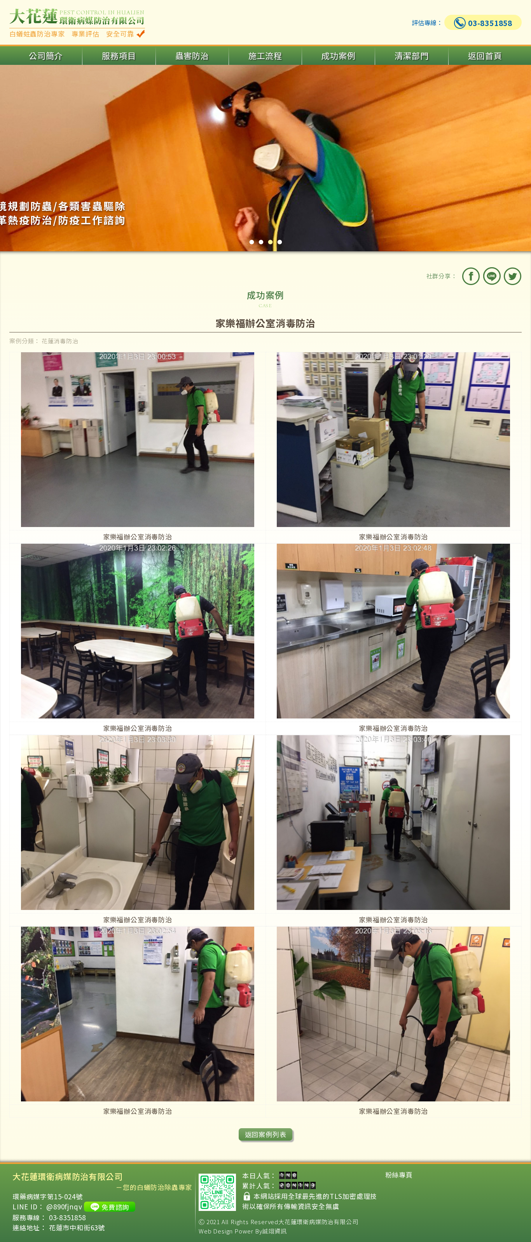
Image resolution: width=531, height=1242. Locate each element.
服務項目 (119, 55)
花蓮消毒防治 (60, 341)
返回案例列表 (265, 1134)
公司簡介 (46, 55)
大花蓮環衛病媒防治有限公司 (318, 1222)
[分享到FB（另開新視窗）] (471, 276)
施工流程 (265, 55)
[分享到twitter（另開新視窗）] (512, 276)
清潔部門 (411, 55)
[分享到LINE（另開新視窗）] (491, 276)
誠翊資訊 (274, 1231)
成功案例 (338, 55)
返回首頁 (485, 55)
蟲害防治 (192, 55)
